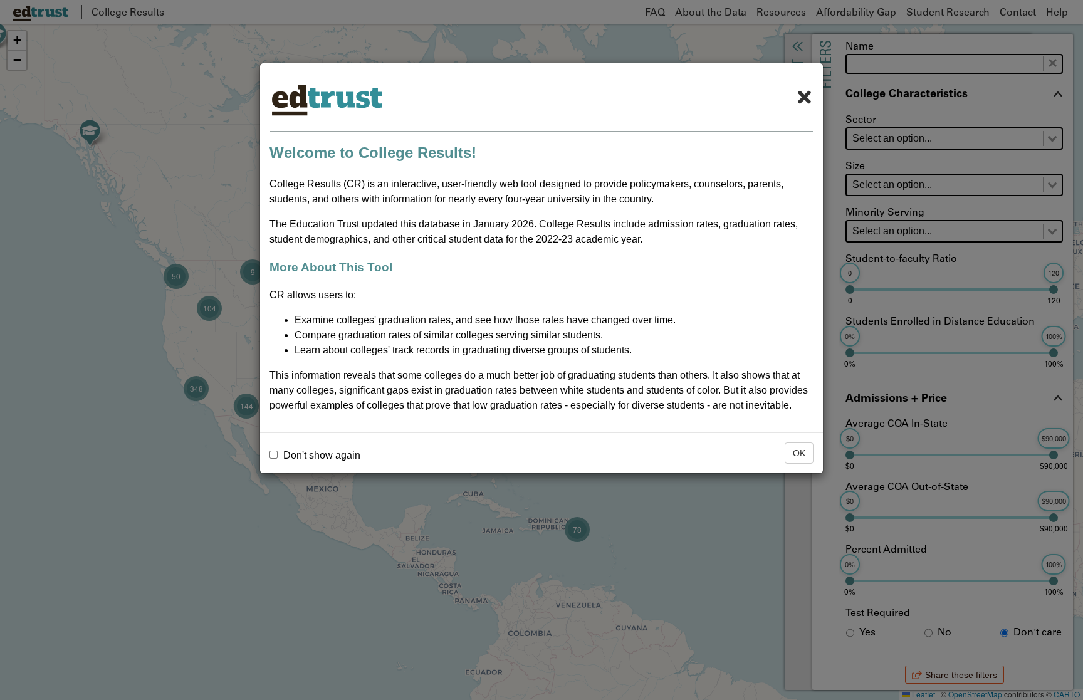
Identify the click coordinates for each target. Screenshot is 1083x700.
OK (799, 453)
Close (804, 97)
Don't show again (320, 455)
